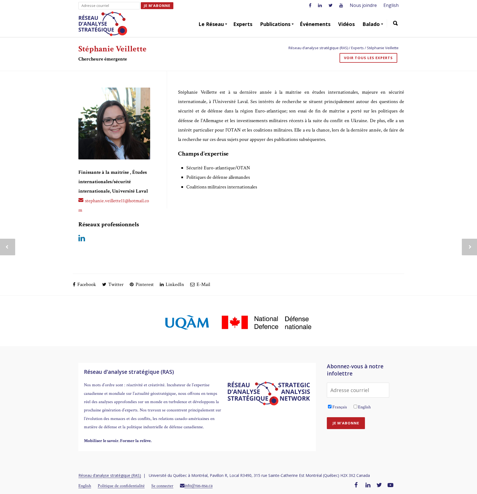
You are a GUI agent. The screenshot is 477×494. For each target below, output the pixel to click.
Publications (275, 24)
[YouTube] (390, 485)
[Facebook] (356, 485)
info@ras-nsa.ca (198, 485)
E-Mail (202, 284)
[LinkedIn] (367, 485)
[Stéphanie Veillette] (114, 123)
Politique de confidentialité (121, 486)
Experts (242, 24)
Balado (371, 24)
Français (339, 407)
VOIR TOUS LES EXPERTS (368, 57)
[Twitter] (379, 485)
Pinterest (144, 284)
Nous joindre (363, 5)
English (391, 5)
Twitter (115, 284)
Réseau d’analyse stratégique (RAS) (109, 475)
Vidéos (346, 24)
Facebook (86, 284)
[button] (395, 24)
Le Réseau (211, 24)
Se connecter (162, 486)
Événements (315, 24)
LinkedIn (174, 284)
